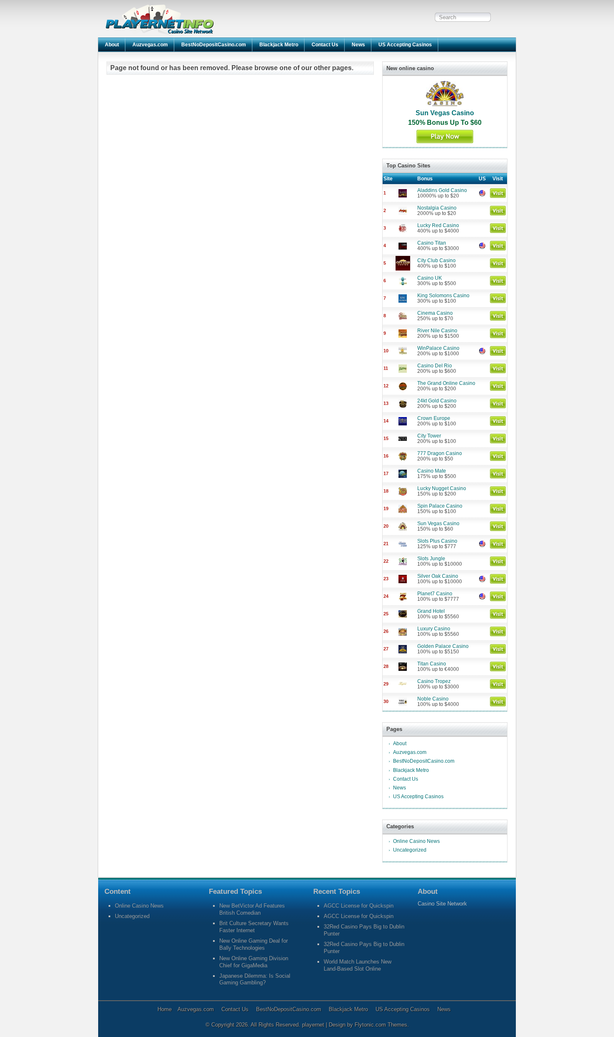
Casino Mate (431, 471)
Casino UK (429, 278)
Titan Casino (431, 664)
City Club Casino (436, 260)
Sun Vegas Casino (445, 112)
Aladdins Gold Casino (442, 190)
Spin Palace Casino (439, 506)
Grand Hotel (431, 611)
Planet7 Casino (434, 594)
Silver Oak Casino (437, 576)
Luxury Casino (433, 629)
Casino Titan (431, 243)
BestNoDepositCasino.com (213, 45)
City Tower (429, 436)
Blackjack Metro (278, 45)
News (358, 45)
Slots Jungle (431, 558)
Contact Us (325, 45)
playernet (314, 1025)
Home (164, 1009)
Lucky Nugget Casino (441, 488)
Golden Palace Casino (443, 646)
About (112, 45)
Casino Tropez (434, 681)
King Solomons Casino (443, 295)
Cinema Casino (435, 313)
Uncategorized (409, 850)
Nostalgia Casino (437, 208)
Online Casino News (416, 841)
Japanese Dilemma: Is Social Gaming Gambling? (254, 979)
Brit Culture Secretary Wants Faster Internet (254, 926)
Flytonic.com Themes (381, 1025)
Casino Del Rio (434, 366)
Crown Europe (433, 418)
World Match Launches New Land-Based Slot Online (357, 965)
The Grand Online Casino (446, 383)
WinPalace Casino (438, 348)
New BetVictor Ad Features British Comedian (252, 909)
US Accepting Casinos (405, 45)
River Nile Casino (437, 331)
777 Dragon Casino (439, 453)
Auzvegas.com (150, 45)
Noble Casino (433, 699)
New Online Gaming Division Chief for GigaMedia (253, 962)
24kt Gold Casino (437, 401)
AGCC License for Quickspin (358, 906)
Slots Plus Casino (437, 541)
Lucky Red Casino (438, 225)
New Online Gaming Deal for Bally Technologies (253, 944)
